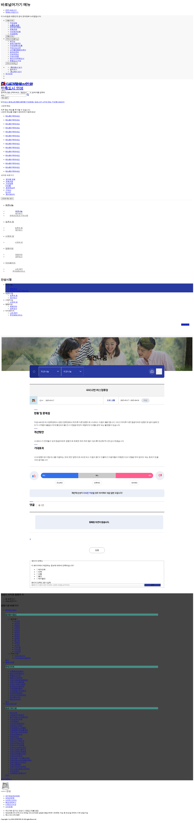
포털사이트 (10, 20)
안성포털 (13, 23)
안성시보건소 (19, 656)
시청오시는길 (10, 804)
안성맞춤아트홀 (16, 46)
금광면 (17, 626)
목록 (97, 550)
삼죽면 (17, 643)
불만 (40, 576)
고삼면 (17, 645)
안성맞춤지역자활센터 (19, 730)
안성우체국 (14, 771)
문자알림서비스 (19, 271)
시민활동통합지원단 (18, 50)
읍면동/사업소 (11, 610)
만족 (40, 572)
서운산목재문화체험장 (19, 680)
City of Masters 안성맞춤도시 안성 (17, 84)
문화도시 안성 (15, 61)
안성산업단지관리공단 (19, 732)
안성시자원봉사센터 (18, 754)
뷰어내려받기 (10, 802)
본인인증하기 (6, 779)
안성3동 (17, 651)
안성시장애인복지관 (18, 749)
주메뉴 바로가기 (11, 12)
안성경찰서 (14, 721)
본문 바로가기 (11, 10)
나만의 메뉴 (47, 102)
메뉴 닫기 (185, 325)
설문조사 (18, 257)
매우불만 (41, 579)
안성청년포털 (15, 32)
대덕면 (17, 632)
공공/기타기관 (11, 704)
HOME (34, 371)
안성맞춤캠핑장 (16, 693)
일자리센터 (14, 52)
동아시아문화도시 (17, 58)
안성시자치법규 (16, 756)
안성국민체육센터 (17, 724)
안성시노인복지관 (17, 741)
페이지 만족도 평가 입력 (41, 583)
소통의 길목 (14, 25)
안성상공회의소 (16, 734)
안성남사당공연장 (17, 686)
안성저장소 (14, 54)
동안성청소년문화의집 (19, 717)
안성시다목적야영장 (18, 695)
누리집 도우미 (11, 800)
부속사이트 (12, 39)
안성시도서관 (15, 48)
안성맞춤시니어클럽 (18, 728)
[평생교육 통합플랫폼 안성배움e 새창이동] (17, 102)
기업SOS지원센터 (17, 715)
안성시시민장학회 (17, 745)
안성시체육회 (15, 764)
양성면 (17, 634)
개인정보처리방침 (12, 796)
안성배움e (14, 34)
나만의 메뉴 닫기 (7, 198)
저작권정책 (9, 798)
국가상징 (9, 74)
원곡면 (17, 636)
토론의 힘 (19, 228)
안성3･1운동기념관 (17, 684)
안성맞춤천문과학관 (18, 691)
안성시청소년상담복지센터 (20, 760)
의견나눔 (18, 211)
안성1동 (17, 647)
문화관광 (13, 29)
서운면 (17, 628)
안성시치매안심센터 (18, 767)
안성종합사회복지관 (18, 773)
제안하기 (18, 213)
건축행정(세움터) (17, 671)
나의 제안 (19, 269)
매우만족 (41, 570)
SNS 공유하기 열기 (159, 371)
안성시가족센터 (16, 739)
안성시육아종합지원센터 (20, 769)
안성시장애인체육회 (18, 752)
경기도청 (13, 713)
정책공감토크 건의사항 (19, 216)
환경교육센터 (15, 699)
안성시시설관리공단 (18, 747)
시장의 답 (19, 242)
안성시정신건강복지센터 (20, 758)
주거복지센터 (15, 697)
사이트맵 (9, 807)
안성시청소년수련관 (18, 762)
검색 (3, 90)
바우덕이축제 (15, 27)
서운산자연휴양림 (17, 682)
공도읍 (17, 621)
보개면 (17, 623)
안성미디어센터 (16, 726)
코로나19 (38, 102)
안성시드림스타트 (17, 743)
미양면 (17, 630)
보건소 (12, 41)
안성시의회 (14, 56)
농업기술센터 (15, 43)
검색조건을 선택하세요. (10, 92)
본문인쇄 (152, 371)
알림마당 (18, 255)
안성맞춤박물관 (16, 689)
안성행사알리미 (58, 102)
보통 (40, 574)
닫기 (7, 660)
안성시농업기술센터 (22, 658)
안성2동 (17, 649)
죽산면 (17, 641)
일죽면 (17, 638)
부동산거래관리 (16, 678)
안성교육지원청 (16, 719)
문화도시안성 (15, 676)
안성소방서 (14, 736)
